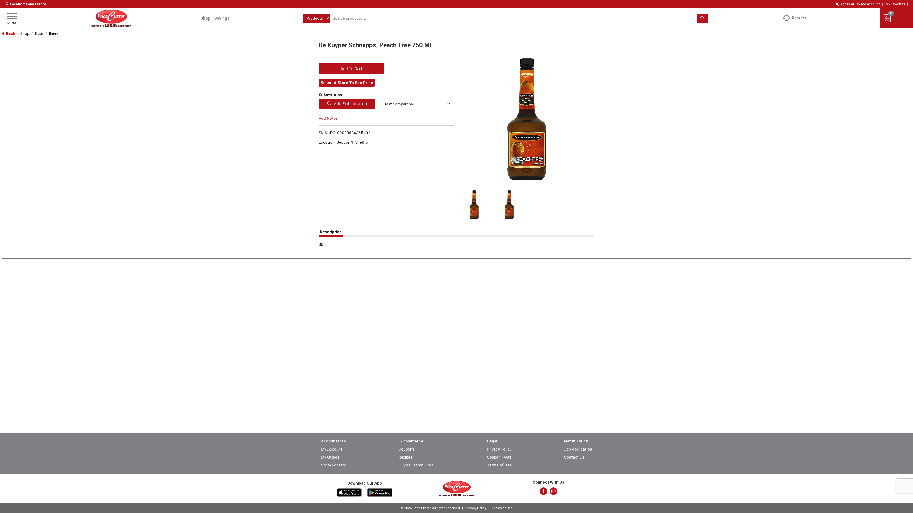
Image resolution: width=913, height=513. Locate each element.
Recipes (405, 457)
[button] (474, 205)
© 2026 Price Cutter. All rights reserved (430, 508)
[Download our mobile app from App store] (349, 492)
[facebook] (543, 492)
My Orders (330, 457)
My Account (331, 449)
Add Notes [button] (328, 118)
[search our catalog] (702, 18)
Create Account (868, 4)
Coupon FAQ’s (499, 457)
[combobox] (316, 18)
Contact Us (574, 457)
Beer (39, 33)
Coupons (406, 449)
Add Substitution (350, 103)
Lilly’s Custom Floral (416, 465)
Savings (222, 18)
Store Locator (333, 465)
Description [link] (331, 231)
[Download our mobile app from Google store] (379, 492)
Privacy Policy (499, 449)
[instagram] (553, 492)
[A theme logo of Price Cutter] (111, 18)
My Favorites (895, 4)
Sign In (845, 4)
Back (10, 33)
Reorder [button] (799, 18)
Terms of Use (499, 465)
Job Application (578, 449)
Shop (205, 18)
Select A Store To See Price (347, 82)
